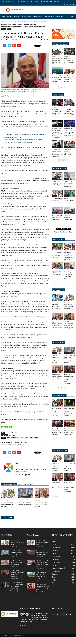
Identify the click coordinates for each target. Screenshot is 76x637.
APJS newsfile (56, 249)
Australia (55, 405)
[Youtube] (73, 4)
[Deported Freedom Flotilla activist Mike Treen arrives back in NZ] (57, 423)
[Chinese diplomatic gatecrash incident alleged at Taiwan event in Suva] (69, 423)
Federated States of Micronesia (8, 26)
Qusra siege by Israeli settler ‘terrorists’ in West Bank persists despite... (42, 552)
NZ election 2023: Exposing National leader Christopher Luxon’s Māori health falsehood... (69, 132)
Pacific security (18, 442)
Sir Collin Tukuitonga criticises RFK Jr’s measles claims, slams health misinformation (57, 112)
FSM (43, 440)
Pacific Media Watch (58, 568)
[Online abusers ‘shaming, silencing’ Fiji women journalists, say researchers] (69, 246)
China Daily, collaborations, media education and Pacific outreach (68, 306)
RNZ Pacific (36, 26)
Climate (14, 24)
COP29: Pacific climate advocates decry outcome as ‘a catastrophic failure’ (57, 60)
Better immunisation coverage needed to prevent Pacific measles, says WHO (69, 111)
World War (21, 445)
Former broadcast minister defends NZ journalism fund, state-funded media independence (57, 133)
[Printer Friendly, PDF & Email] (6, 427)
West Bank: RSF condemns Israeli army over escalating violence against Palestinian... (69, 378)
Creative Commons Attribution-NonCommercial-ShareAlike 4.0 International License (34, 619)
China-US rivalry (24, 437)
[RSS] (67, 4)
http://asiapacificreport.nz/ (21, 466)
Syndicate (4, 28)
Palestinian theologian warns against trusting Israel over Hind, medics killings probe (68, 326)
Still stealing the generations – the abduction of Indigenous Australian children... (56, 412)
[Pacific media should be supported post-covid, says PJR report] (69, 144)
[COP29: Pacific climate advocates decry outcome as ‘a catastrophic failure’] (57, 51)
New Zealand (56, 556)
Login (18, 1)
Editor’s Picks (37, 16)
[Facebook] (61, 4)
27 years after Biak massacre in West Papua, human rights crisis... (57, 218)
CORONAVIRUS (58, 95)
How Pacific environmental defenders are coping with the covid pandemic (68, 79)
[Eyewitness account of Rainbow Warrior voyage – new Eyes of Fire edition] (69, 210)
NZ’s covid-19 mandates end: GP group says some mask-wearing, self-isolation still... (57, 152)
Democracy (19, 24)
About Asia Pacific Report (27, 1)
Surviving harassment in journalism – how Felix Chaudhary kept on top (68, 274)
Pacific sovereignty (28, 442)
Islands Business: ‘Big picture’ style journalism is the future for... (57, 273)
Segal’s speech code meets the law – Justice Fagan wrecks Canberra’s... (57, 324)
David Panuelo (36, 440)
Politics (30, 26)
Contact (36, 1)
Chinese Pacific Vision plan (8, 440)
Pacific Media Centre (55, 1)
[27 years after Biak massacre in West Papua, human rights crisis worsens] (57, 210)
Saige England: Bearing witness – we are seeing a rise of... (69, 201)
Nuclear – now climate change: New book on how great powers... (69, 183)
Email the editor (24, 471)
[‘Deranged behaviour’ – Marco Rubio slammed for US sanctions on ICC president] (57, 297)
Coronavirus (55, 105)
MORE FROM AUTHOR (25, 484)
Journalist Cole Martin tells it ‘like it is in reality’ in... (57, 183)
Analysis (10, 16)
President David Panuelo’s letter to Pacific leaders (23, 134)
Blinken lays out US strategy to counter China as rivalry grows (22, 140)
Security (42, 26)
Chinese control (34, 437)
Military (54, 580)
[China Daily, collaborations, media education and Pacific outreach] (8, 493)
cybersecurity (27, 440)
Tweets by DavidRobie (63, 232)
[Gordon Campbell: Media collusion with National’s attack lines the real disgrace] (69, 402)
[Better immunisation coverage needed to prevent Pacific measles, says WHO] (69, 102)
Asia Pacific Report (11, 433)
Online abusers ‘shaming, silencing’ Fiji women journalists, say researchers (69, 255)
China (9, 24)
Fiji (16, 26)
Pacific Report (33, 24)
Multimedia (48, 16)
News (3, 16)
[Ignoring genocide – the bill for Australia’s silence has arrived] (57, 193)
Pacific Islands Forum (7, 442)
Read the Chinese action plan (12, 137)
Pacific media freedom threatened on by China (17, 142)
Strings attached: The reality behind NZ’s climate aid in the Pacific (57, 78)
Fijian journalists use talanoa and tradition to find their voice (56, 254)
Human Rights (56, 547)
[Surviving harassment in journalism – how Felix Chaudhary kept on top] (69, 265)
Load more (63, 87)
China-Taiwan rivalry (12, 437)
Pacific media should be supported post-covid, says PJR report (68, 152)
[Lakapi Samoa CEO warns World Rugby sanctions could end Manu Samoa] (25, 493)
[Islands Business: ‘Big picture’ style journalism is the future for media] (57, 265)
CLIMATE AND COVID (60, 44)
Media (54, 565)
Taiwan (9, 28)
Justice (54, 583)
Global (20, 26)
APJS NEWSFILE (58, 239)
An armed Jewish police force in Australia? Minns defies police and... (17, 584)
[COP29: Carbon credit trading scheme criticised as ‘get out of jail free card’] (69, 51)
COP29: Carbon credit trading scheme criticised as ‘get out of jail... (69, 59)
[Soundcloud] (23, 475)
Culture (20, 497)
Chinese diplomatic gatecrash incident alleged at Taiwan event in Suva (69, 431)
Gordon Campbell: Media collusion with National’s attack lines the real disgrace (69, 411)
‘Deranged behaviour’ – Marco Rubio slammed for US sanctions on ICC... (57, 306)
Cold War (19, 440)
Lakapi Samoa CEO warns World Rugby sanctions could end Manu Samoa (25, 502)
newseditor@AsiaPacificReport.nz (31, 628)
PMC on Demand (60, 16)
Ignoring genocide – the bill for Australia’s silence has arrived (57, 201)
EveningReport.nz (44, 1)
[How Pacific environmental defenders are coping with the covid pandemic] (69, 70)
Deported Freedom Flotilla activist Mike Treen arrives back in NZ (57, 431)
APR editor (5, 39)
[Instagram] (20, 475)
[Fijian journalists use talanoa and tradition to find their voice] (57, 246)
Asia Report (4, 24)
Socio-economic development (9, 445)
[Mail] (64, 4)
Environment (25, 24)
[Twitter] (70, 4)
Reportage (17, 16)
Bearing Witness (68, 213)
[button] (72, 16)
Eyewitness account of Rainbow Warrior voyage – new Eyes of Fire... (69, 219)
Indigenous (25, 26)
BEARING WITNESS (59, 168)
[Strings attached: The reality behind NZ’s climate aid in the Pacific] (57, 70)
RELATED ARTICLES (9, 484)
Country (27, 16)
